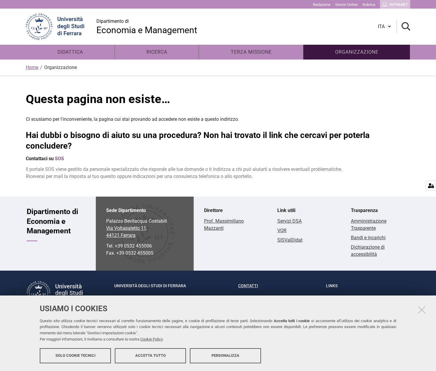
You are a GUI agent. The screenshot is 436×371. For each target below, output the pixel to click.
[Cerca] (403, 26)
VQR (282, 230)
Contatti (248, 285)
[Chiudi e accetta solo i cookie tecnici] (422, 309)
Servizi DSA (289, 221)
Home (32, 67)
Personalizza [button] (225, 355)
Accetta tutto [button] (150, 355)
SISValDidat (290, 240)
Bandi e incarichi (368, 237)
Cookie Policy (151, 339)
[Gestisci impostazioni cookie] (431, 185)
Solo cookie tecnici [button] (75, 355)
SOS (59, 158)
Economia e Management (146, 26)
